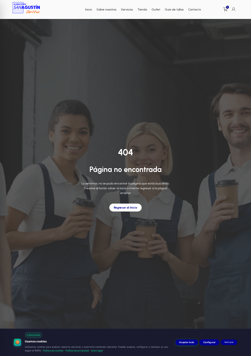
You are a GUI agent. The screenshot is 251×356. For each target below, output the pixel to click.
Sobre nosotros (106, 9)
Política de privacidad (77, 350)
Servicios (127, 9)
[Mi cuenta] (233, 9)
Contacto (194, 9)
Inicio (88, 9)
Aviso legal (97, 350)
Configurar (209, 342)
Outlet (156, 9)
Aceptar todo (186, 342)
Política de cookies (53, 350)
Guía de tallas (174, 9)
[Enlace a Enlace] (26, 7)
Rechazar (229, 342)
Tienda (142, 9)
